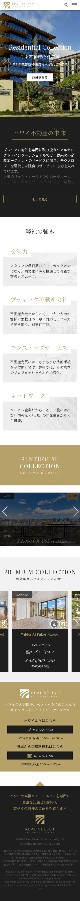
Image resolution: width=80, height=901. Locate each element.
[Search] (66, 4)
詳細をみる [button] (40, 79)
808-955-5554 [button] (42, 729)
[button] (6, 63)
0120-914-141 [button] (43, 755)
